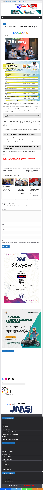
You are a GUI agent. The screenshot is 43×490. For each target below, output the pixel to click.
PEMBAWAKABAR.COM (7, 459)
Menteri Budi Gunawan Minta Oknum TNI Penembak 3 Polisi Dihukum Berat (35, 190)
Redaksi (4, 436)
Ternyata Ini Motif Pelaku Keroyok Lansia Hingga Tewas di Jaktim (11, 169)
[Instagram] (22, 32)
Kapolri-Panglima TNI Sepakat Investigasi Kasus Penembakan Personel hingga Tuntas (21, 191)
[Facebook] (14, 32)
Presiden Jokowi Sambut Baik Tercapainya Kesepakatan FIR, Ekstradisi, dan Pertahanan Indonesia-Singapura (31, 170)
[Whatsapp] (20, 32)
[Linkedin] (18, 32)
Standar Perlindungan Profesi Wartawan (10, 439)
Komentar (4, 209)
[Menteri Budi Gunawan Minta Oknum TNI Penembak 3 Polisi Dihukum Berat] (35, 178)
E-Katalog (4, 424)
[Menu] (2, 17)
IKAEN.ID (4, 461)
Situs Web (4, 235)
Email (3, 229)
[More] (27, 32)
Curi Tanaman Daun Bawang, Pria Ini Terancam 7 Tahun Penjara (7, 188)
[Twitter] (16, 32)
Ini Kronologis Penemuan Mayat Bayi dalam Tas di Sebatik (15, 1)
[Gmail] (24, 32)
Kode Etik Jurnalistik (6, 429)
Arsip (2, 382)
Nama (3, 224)
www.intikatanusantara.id (7, 481)
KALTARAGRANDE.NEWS (7, 451)
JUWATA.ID (4, 449)
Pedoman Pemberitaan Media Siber (9, 431)
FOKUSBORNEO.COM (6, 456)
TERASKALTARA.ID (6, 454)
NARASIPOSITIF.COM (6, 469)
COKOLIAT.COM (5, 464)
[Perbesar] (40, 252)
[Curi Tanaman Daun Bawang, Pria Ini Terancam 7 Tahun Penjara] (8, 178)
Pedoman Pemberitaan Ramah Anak (10, 434)
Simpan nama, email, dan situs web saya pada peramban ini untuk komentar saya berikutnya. (21, 242)
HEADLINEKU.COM (6, 466)
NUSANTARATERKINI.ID (7, 479)
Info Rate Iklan (5, 426)
